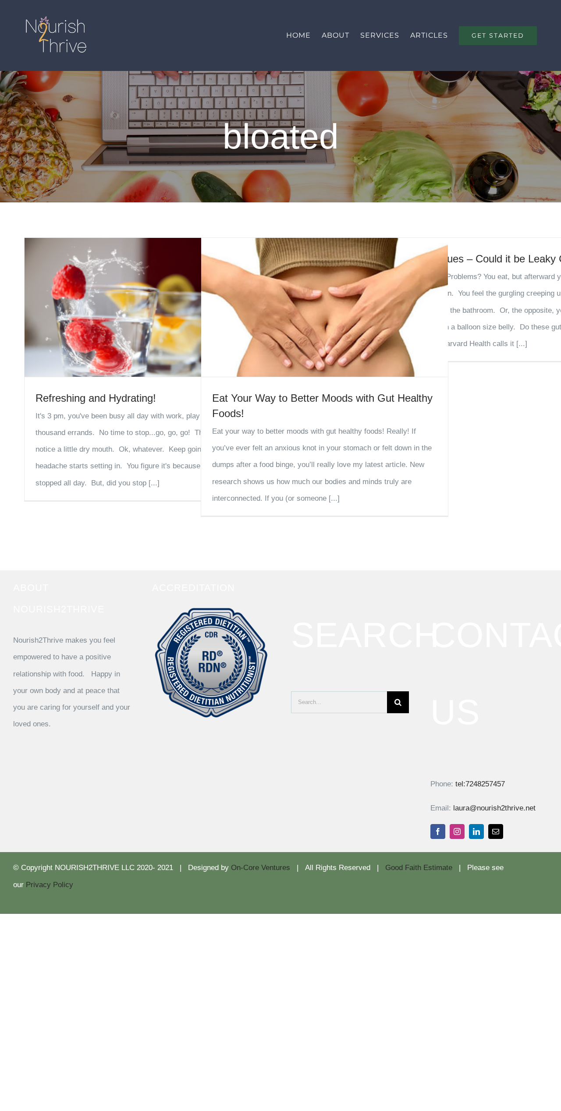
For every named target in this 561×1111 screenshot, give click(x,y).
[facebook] (437, 831)
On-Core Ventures (260, 867)
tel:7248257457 (480, 784)
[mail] (495, 831)
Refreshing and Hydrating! (96, 398)
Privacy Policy (49, 885)
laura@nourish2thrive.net (494, 808)
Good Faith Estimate (418, 867)
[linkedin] (476, 831)
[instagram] (457, 831)
